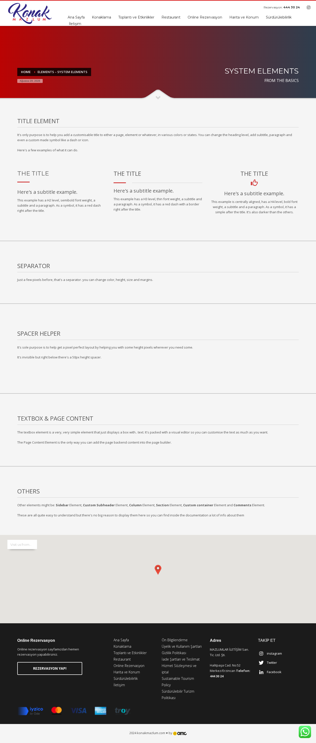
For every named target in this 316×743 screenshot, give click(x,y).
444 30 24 (291, 7)
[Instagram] (308, 7)
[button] (158, 574)
